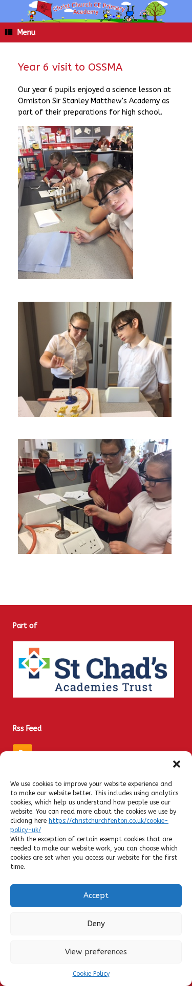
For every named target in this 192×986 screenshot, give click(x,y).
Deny (96, 923)
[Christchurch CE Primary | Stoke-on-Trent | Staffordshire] (96, 11)
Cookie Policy (91, 973)
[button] (177, 764)
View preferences (96, 951)
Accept (96, 895)
